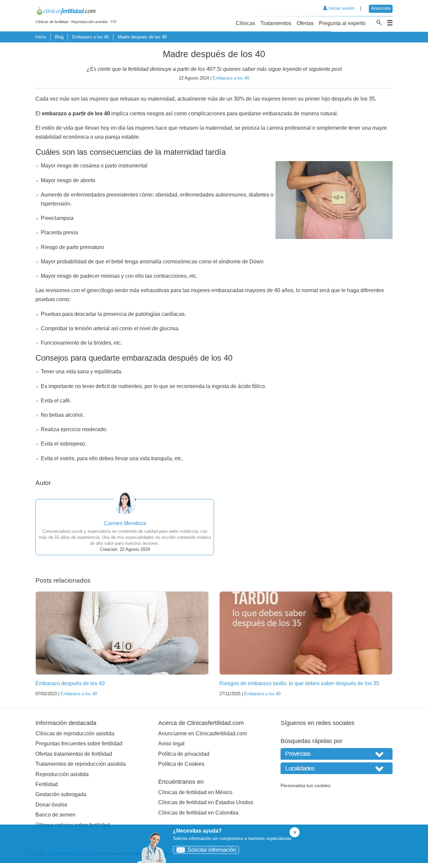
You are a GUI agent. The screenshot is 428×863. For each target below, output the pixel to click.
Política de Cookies (181, 764)
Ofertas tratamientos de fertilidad (73, 754)
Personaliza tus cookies (305, 785)
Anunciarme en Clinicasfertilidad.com (202, 733)
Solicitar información (212, 850)
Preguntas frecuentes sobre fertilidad (78, 743)
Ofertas (305, 23)
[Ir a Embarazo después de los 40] (122, 633)
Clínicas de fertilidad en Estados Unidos (205, 802)
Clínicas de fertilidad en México (195, 792)
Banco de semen (55, 815)
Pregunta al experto (342, 23)
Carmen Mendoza (125, 523)
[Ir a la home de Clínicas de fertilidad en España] (75, 12)
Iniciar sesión (340, 8)
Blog (59, 36)
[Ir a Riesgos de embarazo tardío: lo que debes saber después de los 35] (306, 633)
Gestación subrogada (60, 794)
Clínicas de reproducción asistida (74, 733)
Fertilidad (46, 784)
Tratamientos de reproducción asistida (80, 764)
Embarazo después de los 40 (70, 683)
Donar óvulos (51, 805)
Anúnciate (381, 8)
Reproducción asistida (62, 774)
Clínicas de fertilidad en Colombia (198, 813)
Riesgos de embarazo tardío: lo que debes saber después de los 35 (299, 683)
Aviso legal (171, 743)
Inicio (40, 36)
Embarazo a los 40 (90, 36)
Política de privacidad (183, 754)
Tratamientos (275, 23)
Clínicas (245, 23)
